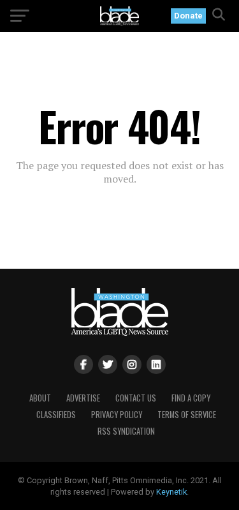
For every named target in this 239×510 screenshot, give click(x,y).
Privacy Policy (116, 415)
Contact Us (135, 398)
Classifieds (56, 415)
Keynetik (171, 492)
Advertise (83, 398)
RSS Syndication (126, 431)
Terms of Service (186, 415)
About (40, 398)
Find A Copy (190, 398)
